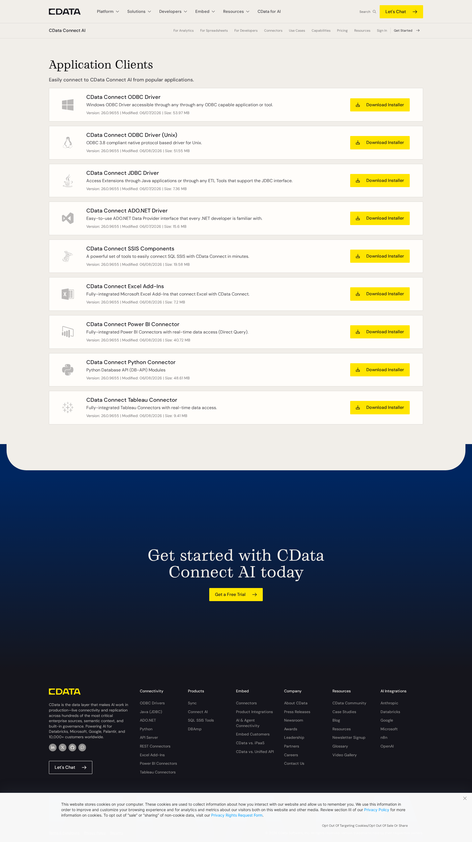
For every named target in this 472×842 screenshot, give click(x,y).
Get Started (403, 30)
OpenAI (387, 746)
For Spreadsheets (214, 30)
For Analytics (183, 30)
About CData (296, 703)
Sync (192, 703)
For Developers (246, 30)
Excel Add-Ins (152, 754)
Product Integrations (254, 711)
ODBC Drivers (152, 703)
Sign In (382, 30)
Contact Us (294, 763)
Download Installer (385, 105)
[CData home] (69, 11)
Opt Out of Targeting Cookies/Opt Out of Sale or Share (365, 825)
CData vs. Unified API (255, 751)
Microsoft (389, 728)
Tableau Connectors (158, 772)
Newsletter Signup (348, 737)
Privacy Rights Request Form (236, 815)
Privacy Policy (376, 809)
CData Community (349, 703)
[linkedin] (53, 747)
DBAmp (195, 728)
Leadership (294, 737)
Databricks (390, 711)
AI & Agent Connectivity (247, 723)
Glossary (340, 746)
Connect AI (198, 711)
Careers (291, 754)
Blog (336, 720)
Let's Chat (395, 11)
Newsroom (293, 720)
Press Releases (297, 711)
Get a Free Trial (230, 594)
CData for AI (269, 11)
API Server (149, 737)
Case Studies (344, 711)
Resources (341, 728)
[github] (72, 747)
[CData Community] (82, 747)
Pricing (342, 30)
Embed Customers (253, 734)
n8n (383, 737)
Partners (291, 746)
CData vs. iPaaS (250, 742)
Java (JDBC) (151, 711)
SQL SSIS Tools (201, 720)
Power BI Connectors (158, 763)
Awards (290, 728)
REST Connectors (155, 746)
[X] (62, 747)
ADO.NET (148, 720)
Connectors (273, 30)
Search (364, 12)
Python (146, 728)
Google (386, 720)
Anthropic (389, 703)
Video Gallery (344, 754)
